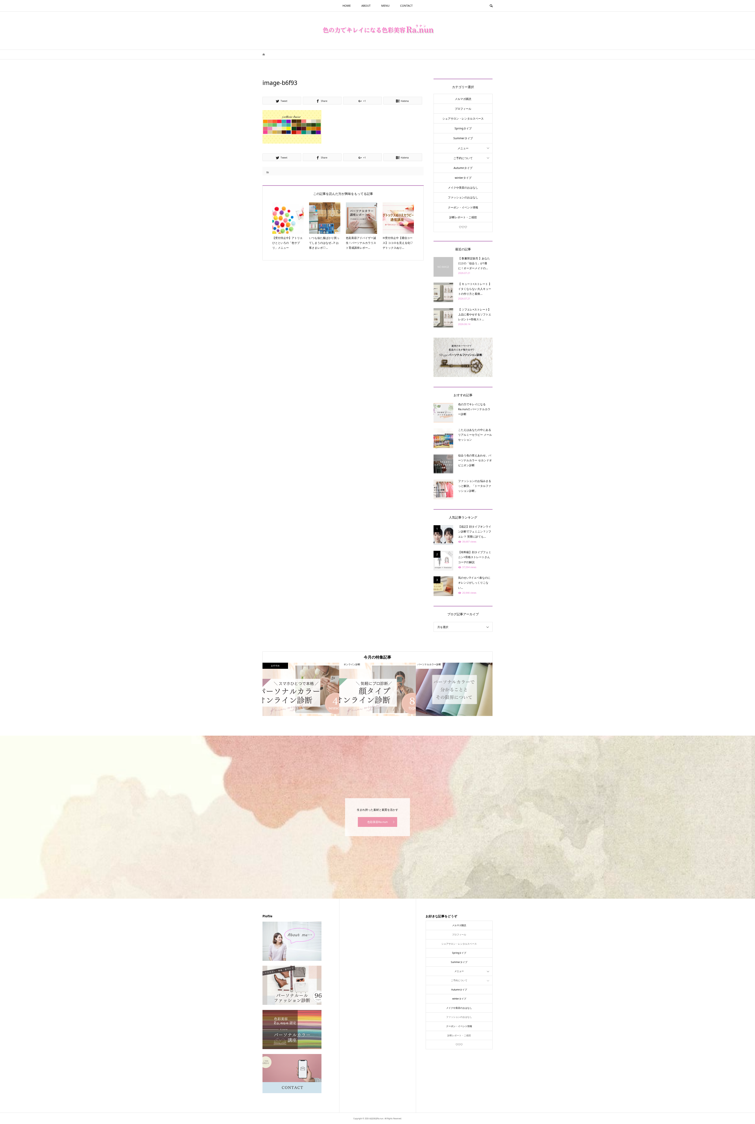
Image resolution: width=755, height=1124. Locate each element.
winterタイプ (463, 178)
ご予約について (463, 158)
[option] (300, 689)
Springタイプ (463, 128)
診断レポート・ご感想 (463, 217)
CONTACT (406, 5)
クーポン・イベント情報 (463, 207)
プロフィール (463, 109)
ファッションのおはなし (463, 197)
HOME (347, 5)
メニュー (463, 148)
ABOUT (366, 5)
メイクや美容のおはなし (463, 187)
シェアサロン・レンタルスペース (463, 118)
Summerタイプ (463, 138)
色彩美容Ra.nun (377, 822)
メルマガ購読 (463, 99)
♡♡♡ (463, 227)
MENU (385, 5)
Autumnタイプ (463, 168)
